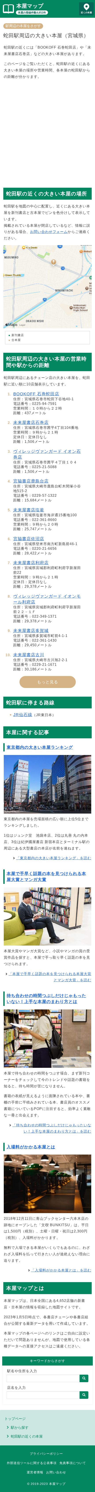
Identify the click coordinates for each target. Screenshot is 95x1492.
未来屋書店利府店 (31, 562)
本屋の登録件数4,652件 (32, 12)
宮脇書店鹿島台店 (31, 481)
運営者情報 (35, 1472)
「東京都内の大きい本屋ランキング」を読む (53, 858)
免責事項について (72, 1463)
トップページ (15, 1419)
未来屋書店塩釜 (28, 510)
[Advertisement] (47, 131)
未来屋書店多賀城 (31, 630)
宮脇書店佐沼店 (28, 538)
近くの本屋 (86, 12)
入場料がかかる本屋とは (31, 1147)
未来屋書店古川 (28, 654)
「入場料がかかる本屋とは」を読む (61, 1270)
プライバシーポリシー (46, 1453)
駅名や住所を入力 (22, 1371)
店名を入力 (16, 1388)
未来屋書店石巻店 (31, 422)
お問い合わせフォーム (49, 232)
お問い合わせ (56, 1472)
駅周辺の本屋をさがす (23, 26)
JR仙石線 (22, 714)
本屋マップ (30, 6)
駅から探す (19, 1427)
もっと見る (47, 682)
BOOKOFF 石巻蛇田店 (36, 394)
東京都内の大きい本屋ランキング (40, 747)
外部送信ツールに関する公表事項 (32, 1463)
